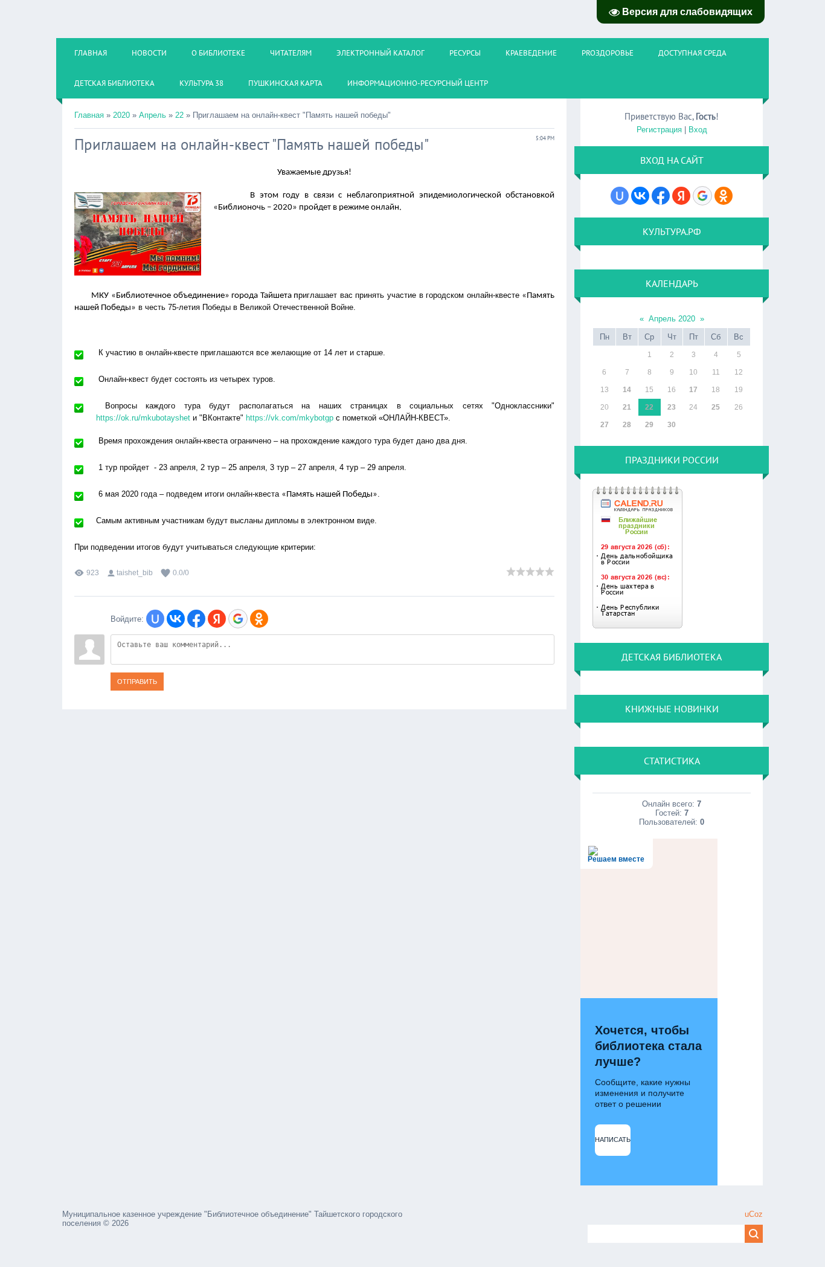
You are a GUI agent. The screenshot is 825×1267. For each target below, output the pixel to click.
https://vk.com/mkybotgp (289, 417)
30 (671, 425)
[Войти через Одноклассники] (259, 619)
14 (627, 389)
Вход (698, 129)
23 (671, 407)
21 (627, 407)
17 (693, 389)
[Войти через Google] (238, 618)
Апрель (152, 115)
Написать (613, 1139)
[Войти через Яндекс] (217, 619)
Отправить (137, 681)
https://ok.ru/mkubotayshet (143, 417)
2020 (121, 115)
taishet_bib (135, 573)
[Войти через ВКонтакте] (176, 619)
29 (649, 425)
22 (179, 115)
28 (627, 425)
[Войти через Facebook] (196, 619)
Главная (89, 115)
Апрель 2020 (672, 318)
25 (715, 407)
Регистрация (659, 129)
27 (604, 425)
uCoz (754, 1214)
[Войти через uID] (155, 619)
